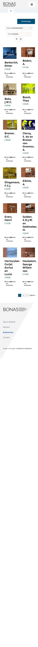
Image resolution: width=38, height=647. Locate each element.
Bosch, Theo (27, 99)
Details (14, 73)
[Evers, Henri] (10, 208)
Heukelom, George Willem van (29, 266)
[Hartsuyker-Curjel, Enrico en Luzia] (10, 252)
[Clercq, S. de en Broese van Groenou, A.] (28, 125)
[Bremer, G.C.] (10, 125)
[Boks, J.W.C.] (10, 89)
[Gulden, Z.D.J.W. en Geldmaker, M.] (28, 208)
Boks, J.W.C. (8, 100)
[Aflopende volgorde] (31, 28)
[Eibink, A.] (28, 172)
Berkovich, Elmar (11, 64)
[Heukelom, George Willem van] (28, 252)
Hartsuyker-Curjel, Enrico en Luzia (12, 267)
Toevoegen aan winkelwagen (8, 75)
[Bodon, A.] (28, 52)
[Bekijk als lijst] (21, 39)
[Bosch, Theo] (28, 88)
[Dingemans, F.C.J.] (10, 173)
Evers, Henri (8, 218)
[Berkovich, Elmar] (10, 53)
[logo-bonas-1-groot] (9, 3)
